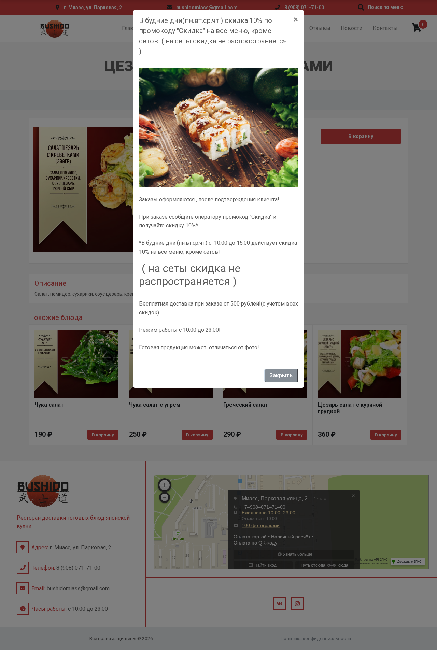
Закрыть (281, 375)
